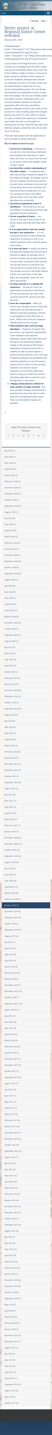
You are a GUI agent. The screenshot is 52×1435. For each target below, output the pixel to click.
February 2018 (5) (12, 1046)
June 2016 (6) (10, 1169)
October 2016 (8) (12, 1145)
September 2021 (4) (13, 782)
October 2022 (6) (12, 702)
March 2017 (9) (11, 1114)
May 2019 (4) (10, 954)
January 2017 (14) (12, 1126)
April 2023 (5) (10, 665)
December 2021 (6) (13, 764)
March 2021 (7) (11, 819)
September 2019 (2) (13, 930)
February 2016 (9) (12, 1194)
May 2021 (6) (10, 807)
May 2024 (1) (10, 598)
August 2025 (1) (11, 512)
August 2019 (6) (11, 936)
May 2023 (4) (10, 659)
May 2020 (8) (11, 881)
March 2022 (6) (11, 745)
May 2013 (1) (10, 1366)
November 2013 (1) (13, 1341)
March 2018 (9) (11, 1040)
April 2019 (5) (10, 960)
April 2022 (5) (10, 739)
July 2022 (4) (10, 721)
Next (43, 20)
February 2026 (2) (12, 481)
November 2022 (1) (13, 696)
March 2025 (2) (11, 536)
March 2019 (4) (11, 967)
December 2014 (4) (13, 1280)
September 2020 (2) (13, 856)
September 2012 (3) (13, 1384)
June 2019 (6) (10, 948)
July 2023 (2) (10, 647)
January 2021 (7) (12, 831)
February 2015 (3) (12, 1268)
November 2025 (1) (13, 494)
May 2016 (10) (11, 1175)
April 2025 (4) (10, 530)
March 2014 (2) (11, 1317)
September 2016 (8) (13, 1151)
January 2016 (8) (12, 1200)
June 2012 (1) (10, 1397)
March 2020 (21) (12, 893)
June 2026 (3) (10, 457)
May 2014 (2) (10, 1304)
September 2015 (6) (13, 1225)
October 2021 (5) (12, 776)
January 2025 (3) (12, 549)
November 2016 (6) (13, 1139)
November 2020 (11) (13, 844)
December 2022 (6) (13, 690)
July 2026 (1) (10, 450)
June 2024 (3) (10, 592)
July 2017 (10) (10, 1089)
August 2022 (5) (11, 715)
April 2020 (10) (11, 887)
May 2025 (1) (10, 524)
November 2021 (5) (13, 770)
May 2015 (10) (11, 1249)
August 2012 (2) (11, 1390)
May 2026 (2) (10, 463)
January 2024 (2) (12, 616)
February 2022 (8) (13, 752)
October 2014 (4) (12, 1292)
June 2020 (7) (10, 874)
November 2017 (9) (13, 1065)
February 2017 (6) (12, 1120)
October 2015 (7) (12, 1218)
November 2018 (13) (13, 991)
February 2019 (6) (12, 973)
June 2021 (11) (10, 801)
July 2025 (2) (10, 518)
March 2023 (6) (11, 672)
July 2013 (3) (10, 1354)
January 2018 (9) (12, 1053)
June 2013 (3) (10, 1360)
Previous (35, 20)
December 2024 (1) (13, 555)
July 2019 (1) (10, 942)
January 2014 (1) (11, 1329)
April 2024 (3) (10, 604)
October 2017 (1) (12, 1071)
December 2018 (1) (13, 985)
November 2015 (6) (13, 1212)
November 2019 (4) (13, 917)
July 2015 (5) (10, 1237)
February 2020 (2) (13, 899)
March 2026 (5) (11, 475)
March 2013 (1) (11, 1378)
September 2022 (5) (13, 709)
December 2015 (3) (13, 1206)
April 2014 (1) (10, 1311)
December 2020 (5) (13, 838)
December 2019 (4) (13, 911)
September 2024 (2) (13, 573)
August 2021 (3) (11, 788)
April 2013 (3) (10, 1372)
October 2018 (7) (12, 997)
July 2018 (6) (10, 1016)
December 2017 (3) (13, 1059)
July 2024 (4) (10, 586)
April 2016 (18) (11, 1182)
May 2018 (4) (10, 1028)
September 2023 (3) (13, 635)
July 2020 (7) (10, 868)
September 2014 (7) (13, 1298)
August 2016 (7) (12, 1157)
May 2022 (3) (10, 733)
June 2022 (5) (10, 727)
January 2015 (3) (11, 1274)
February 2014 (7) (12, 1323)
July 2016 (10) (10, 1163)
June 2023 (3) (10, 653)
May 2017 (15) (11, 1102)
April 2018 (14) (11, 1034)
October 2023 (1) (12, 629)
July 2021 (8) (10, 795)
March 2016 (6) (11, 1188)
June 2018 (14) (11, 1022)
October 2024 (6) (12, 567)
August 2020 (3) (12, 862)
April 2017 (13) (11, 1108)
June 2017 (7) (10, 1096)
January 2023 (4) (12, 684)
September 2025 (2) (13, 506)
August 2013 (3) (11, 1348)
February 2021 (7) (12, 825)
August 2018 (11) (12, 1010)
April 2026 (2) (10, 469)
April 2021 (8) (11, 813)
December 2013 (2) (13, 1335)
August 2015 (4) (11, 1231)
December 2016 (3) (13, 1133)
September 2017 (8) (13, 1077)
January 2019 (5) (12, 979)
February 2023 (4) (12, 678)
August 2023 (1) (11, 641)
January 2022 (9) (12, 758)
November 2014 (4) (13, 1286)
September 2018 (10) (13, 1004)
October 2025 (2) (12, 500)
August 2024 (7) (12, 580)
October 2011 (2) (12, 1403)
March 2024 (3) (11, 610)
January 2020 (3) (12, 905)
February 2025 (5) (12, 543)
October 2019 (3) (12, 924)
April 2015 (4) (10, 1255)
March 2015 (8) (11, 1262)
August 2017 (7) (12, 1083)
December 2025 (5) (13, 487)
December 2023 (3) (13, 623)
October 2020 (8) (12, 850)
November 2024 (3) (13, 561)
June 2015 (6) (10, 1243)
